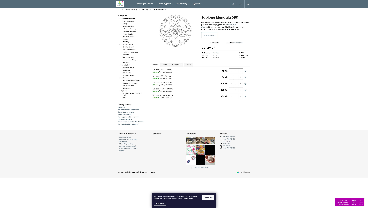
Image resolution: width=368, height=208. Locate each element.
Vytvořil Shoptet (245, 172)
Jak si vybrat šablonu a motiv (128, 117)
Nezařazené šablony (129, 60)
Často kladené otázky (126, 112)
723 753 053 (227, 141)
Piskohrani (226, 143)
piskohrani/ (226, 146)
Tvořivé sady (125, 78)
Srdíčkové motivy (128, 57)
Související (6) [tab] (176, 65)
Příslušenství (127, 62)
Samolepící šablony (128, 19)
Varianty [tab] (155, 65)
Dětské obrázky (128, 34)
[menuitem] (146, 4)
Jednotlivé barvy (128, 68)
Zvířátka (125, 39)
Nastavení (160, 203)
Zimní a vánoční (128, 47)
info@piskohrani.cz (229, 137)
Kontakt (121, 151)
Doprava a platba (125, 137)
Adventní (126, 55)
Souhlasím (208, 197)
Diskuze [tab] (188, 65)
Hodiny (125, 24)
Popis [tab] (165, 65)
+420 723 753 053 (229, 139)
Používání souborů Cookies (128, 148)
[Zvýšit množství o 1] (240, 71)
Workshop (121, 107)
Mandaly (126, 42)
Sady (124, 98)
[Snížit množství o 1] (231, 71)
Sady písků (126, 70)
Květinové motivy (128, 37)
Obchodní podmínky (126, 144)
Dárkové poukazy (128, 21)
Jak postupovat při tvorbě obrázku (131, 122)
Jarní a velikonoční (129, 49)
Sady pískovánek (128, 26)
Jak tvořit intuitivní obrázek (128, 124)
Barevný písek (125, 65)
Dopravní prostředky (129, 31)
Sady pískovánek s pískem (131, 80)
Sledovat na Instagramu (202, 167)
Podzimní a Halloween (130, 52)
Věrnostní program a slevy (128, 139)
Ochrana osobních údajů (127, 146)
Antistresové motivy (129, 29)
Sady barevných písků (130, 83)
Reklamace (123, 142)
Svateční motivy (128, 44)
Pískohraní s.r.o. (238, 43)
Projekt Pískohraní (124, 114)
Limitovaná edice (128, 75)
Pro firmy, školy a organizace (128, 109)
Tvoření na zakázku (125, 119)
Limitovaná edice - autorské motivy (132, 94)
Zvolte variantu (210, 35)
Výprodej (124, 91)
